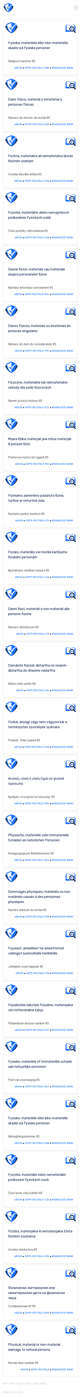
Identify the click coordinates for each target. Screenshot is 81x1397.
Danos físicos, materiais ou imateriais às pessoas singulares (39, 328)
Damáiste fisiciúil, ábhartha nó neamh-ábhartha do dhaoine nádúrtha (37, 668)
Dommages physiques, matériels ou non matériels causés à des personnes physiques (39, 897)
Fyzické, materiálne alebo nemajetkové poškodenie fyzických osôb (38, 215)
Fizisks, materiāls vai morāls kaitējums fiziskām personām (37, 554)
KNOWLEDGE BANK (62, 67)
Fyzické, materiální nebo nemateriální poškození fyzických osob (37, 1177)
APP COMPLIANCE (12, 1383)
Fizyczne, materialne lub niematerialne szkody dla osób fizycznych (38, 385)
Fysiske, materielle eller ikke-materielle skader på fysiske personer (38, 1120)
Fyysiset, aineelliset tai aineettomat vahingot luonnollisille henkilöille (36, 950)
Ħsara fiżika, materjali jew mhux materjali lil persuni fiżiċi (39, 441)
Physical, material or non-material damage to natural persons (34, 1347)
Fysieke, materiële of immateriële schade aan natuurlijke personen (40, 1064)
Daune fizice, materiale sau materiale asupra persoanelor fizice (36, 271)
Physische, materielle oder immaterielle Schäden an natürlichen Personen (38, 837)
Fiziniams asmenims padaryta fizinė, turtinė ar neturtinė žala (36, 498)
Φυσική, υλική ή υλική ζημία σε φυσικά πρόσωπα (36, 781)
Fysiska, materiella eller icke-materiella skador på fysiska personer (38, 45)
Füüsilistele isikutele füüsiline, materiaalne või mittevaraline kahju (40, 1007)
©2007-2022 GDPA (13, 1392)
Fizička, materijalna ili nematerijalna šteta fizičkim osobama (40, 1233)
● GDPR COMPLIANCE (34, 1383)
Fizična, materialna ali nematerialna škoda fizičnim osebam (40, 158)
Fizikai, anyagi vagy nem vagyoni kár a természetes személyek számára (37, 724)
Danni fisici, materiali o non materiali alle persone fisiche (39, 611)
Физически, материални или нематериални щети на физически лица (36, 1293)
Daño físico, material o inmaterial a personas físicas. (35, 102)
